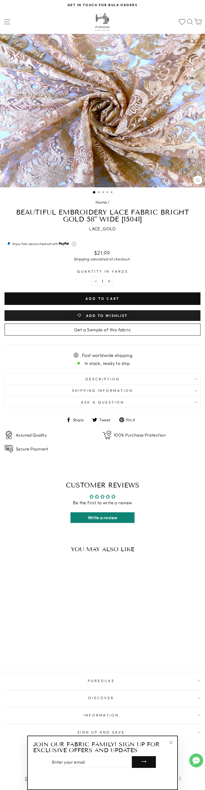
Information (101, 715)
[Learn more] (74, 244)
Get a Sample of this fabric (102, 329)
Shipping (81, 259)
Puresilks (101, 681)
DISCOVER (101, 698)
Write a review (102, 517)
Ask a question (102, 402)
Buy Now (42, 652)
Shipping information (102, 390)
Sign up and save (101, 732)
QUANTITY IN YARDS (102, 271)
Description (102, 379)
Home (101, 202)
